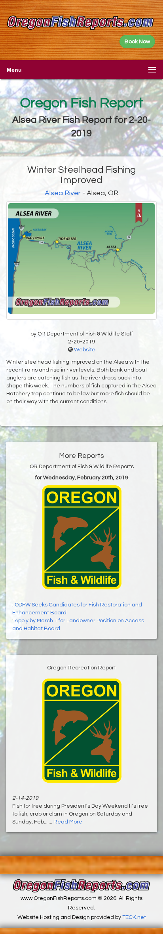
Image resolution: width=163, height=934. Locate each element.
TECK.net (134, 917)
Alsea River (63, 193)
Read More (67, 822)
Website (84, 350)
